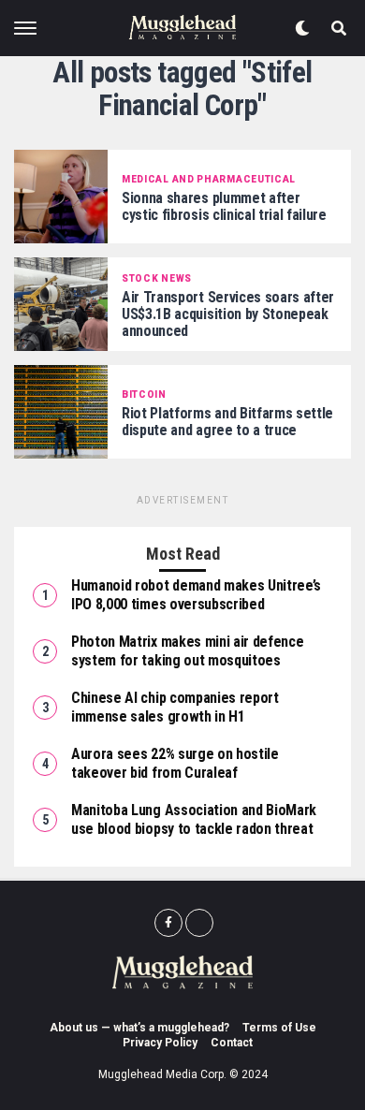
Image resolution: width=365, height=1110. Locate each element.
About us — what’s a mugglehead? (139, 1027)
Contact (232, 1042)
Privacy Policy (160, 1042)
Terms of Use (279, 1027)
